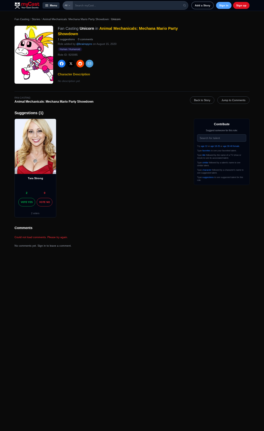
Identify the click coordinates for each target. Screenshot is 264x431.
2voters (35, 213)
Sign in (223, 5)
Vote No (44, 202)
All (66, 5)
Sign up (241, 5)
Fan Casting (21, 19)
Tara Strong (35, 178)
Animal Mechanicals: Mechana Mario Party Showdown (76, 19)
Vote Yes (27, 202)
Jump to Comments (233, 100)
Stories (36, 19)
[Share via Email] (89, 63)
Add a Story (202, 5)
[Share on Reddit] (80, 63)
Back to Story (202, 100)
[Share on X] (71, 63)
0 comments (85, 39)
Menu (53, 5)
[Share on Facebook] (62, 63)
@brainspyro (84, 43)
